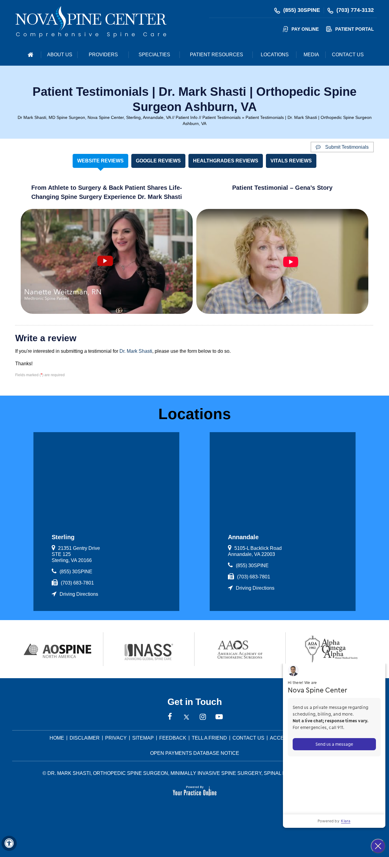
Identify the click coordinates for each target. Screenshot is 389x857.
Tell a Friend (209, 738)
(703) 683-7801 (77, 582)
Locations (275, 54)
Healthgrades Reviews (225, 160)
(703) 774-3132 (355, 10)
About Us (59, 54)
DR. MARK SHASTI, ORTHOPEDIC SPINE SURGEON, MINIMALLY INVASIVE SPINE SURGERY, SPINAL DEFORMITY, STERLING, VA (196, 773)
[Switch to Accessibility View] (9, 843)
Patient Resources (216, 54)
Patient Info (187, 117)
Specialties (154, 54)
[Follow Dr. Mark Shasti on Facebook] (169, 717)
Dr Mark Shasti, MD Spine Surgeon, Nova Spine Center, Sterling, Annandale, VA (94, 117)
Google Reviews (158, 160)
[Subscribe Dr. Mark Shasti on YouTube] (219, 717)
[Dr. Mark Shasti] (91, 21)
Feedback (172, 738)
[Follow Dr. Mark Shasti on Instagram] (202, 717)
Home (30, 54)
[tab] (100, 161)
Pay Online (305, 29)
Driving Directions (79, 594)
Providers (103, 54)
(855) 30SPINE (301, 10)
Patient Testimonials (221, 117)
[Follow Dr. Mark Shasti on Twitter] (186, 717)
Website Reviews (100, 160)
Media (311, 54)
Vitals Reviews (291, 160)
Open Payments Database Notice (194, 753)
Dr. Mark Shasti (135, 351)
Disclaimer (85, 738)
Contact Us (348, 54)
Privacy (116, 738)
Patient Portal (354, 29)
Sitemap (143, 738)
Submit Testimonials (347, 147)
